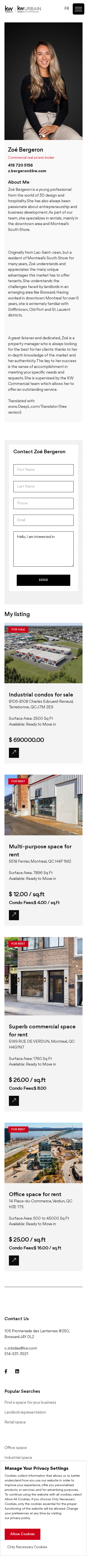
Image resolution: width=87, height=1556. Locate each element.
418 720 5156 (20, 165)
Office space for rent (35, 1194)
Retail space (15, 1422)
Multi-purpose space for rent (40, 851)
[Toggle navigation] (78, 9)
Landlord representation (25, 1412)
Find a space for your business (30, 1403)
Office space (15, 1448)
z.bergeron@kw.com (27, 171)
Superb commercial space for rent (42, 1031)
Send (43, 580)
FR (66, 9)
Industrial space (18, 1458)
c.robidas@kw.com (20, 1348)
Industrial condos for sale (41, 695)
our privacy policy (17, 1518)
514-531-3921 (16, 1354)
